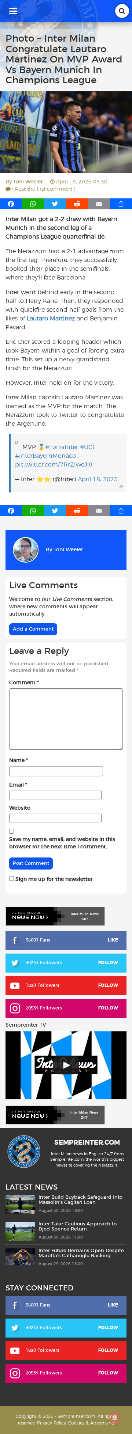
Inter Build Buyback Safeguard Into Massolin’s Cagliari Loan (80, 1200)
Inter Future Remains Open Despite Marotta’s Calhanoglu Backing (81, 1253)
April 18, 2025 (98, 479)
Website (19, 808)
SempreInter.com (87, 1143)
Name (18, 760)
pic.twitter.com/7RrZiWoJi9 (53, 465)
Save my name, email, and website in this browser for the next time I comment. (62, 843)
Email (18, 785)
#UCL (87, 447)
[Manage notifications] (115, 1418)
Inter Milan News (84, 1112)
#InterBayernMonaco (45, 456)
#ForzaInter (61, 447)
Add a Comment (33, 629)
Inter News (85, 914)
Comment (24, 682)
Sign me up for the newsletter (53, 879)
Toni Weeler (28, 182)
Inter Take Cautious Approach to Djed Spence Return (77, 1227)
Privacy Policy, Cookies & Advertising (75, 1423)
